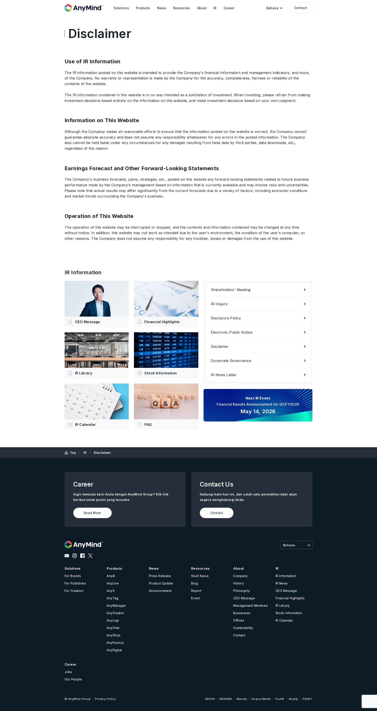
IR (84, 452)
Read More (92, 513)
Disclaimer (102, 452)
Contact (300, 8)
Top (73, 452)
